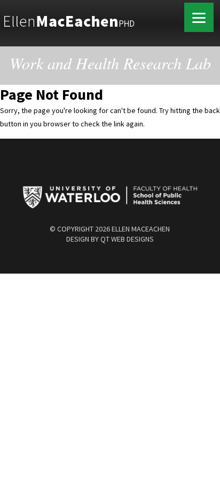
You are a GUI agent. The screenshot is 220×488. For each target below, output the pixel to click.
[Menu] (199, 17)
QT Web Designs (127, 239)
